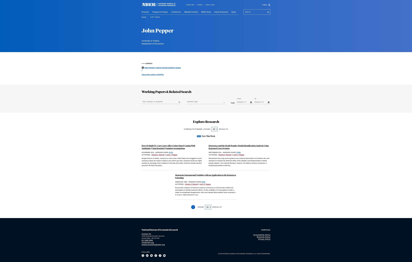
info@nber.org (148, 242)
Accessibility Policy (261, 235)
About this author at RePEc (153, 75)
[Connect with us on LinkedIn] (147, 255)
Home (144, 17)
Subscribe (190, 5)
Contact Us (146, 234)
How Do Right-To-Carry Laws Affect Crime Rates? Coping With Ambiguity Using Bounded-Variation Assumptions (168, 147)
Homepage (265, 230)
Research (145, 12)
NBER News (206, 12)
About (233, 12)
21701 (171, 152)
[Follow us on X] (143, 255)
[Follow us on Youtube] (164, 255)
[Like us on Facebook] (160, 255)
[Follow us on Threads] (155, 255)
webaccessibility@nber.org (153, 244)
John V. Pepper (171, 155)
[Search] (268, 12)
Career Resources (221, 12)
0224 (203, 182)
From (241, 99)
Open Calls (210, 5)
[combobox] (187, 102)
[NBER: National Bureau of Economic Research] (160, 6)
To (257, 99)
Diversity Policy (263, 237)
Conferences (176, 12)
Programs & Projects (160, 12)
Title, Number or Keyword (152, 101)
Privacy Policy (264, 239)
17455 (238, 152)
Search (248, 12)
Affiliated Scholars (191, 12)
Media (200, 5)
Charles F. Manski (157, 155)
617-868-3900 (147, 240)
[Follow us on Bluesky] (151, 255)
